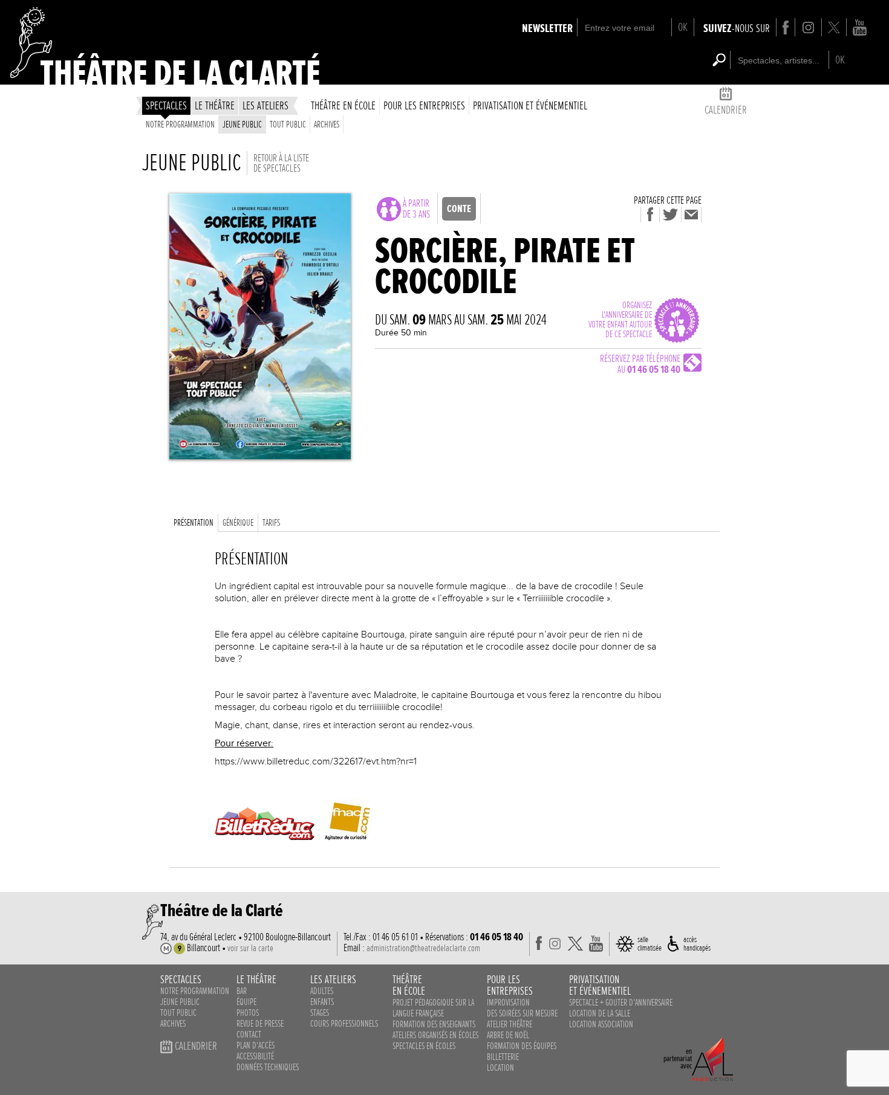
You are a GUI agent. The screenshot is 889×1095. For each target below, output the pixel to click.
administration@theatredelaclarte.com (423, 948)
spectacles (166, 105)
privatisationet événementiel (600, 985)
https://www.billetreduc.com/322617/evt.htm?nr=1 (316, 761)
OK (683, 26)
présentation (193, 523)
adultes (321, 991)
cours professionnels (344, 1024)
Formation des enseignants (433, 1024)
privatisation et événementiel (530, 105)
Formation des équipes (521, 1046)
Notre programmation (180, 124)
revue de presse (260, 1024)
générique (238, 523)
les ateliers (265, 105)
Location (500, 1068)
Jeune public (242, 124)
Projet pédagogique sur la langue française (433, 1007)
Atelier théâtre (509, 1024)
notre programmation (194, 991)
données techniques (267, 1067)
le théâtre (215, 105)
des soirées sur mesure (522, 1013)
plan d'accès (255, 1045)
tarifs (271, 523)
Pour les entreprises (424, 105)
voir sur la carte (250, 948)
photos (247, 1013)
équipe (246, 1002)
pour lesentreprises (510, 985)
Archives (326, 124)
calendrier (726, 109)
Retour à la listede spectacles (281, 163)
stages (319, 1013)
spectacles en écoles (423, 1046)
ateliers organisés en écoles (435, 1035)
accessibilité (255, 1056)
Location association (601, 1024)
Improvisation (508, 1002)
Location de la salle (599, 1013)
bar (241, 991)
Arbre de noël (508, 1035)
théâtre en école (343, 105)
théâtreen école (408, 985)
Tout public (288, 124)
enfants (322, 1002)
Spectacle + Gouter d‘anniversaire (620, 1002)
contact (248, 1035)
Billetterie (503, 1057)
